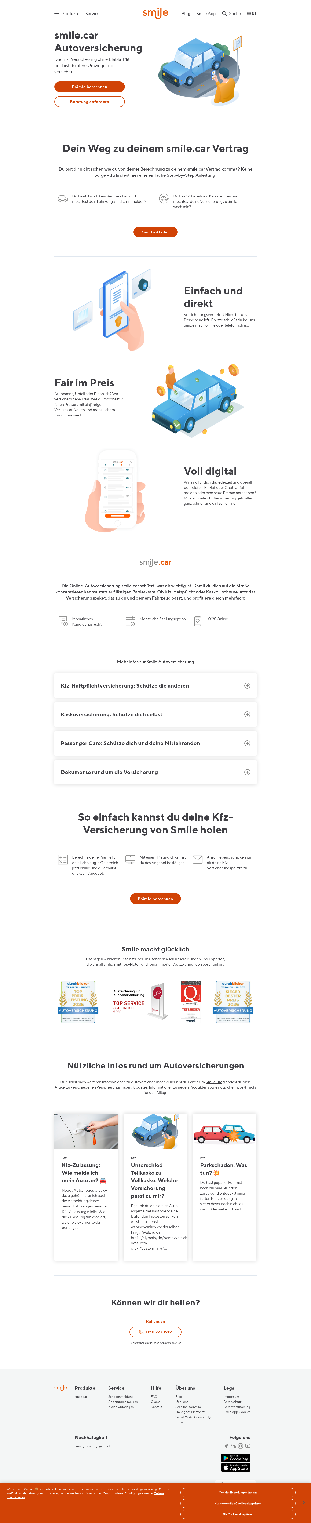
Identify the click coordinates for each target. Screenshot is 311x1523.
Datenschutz (233, 1402)
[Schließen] (304, 1502)
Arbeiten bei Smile (188, 1407)
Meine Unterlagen (121, 1407)
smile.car (81, 1397)
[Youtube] (247, 1446)
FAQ (154, 1397)
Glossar (156, 1402)
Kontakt (156, 1407)
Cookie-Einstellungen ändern (238, 1492)
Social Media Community (193, 1417)
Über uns (181, 1402)
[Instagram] (240, 1446)
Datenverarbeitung (237, 1407)
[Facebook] (226, 1446)
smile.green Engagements (93, 1446)
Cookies (244, 1412)
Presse (179, 1422)
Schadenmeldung (121, 1397)
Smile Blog (215, 1081)
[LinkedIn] (233, 1446)
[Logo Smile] (155, 14)
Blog (186, 13)
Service (92, 13)
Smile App (206, 13)
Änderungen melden (123, 1402)
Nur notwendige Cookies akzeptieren (238, 1503)
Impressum (231, 1397)
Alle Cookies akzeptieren (237, 1514)
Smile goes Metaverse (190, 1412)
